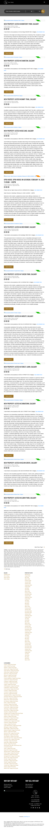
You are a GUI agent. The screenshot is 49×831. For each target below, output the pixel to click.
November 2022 (28, 629)
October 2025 (28, 583)
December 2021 (28, 646)
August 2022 (27, 633)
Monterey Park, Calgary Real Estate (13, 27)
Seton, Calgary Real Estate (9, 748)
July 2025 (27, 588)
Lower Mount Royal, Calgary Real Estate (14, 559)
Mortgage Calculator (8, 785)
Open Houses (7, 577)
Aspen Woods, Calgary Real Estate (9, 550)
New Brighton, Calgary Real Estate (11, 736)
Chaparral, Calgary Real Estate (39, 551)
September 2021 (28, 650)
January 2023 (28, 626)
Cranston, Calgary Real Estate (17, 553)
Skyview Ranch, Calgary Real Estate (25, 563)
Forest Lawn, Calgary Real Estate (13, 370)
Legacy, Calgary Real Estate (10, 724)
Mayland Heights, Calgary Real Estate (12, 730)
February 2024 (28, 608)
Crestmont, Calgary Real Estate (12, 230)
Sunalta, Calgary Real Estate (39, 564)
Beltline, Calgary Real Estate (12, 134)
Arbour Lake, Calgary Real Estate (39, 549)
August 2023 (27, 617)
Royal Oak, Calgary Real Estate (11, 562)
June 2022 (27, 637)
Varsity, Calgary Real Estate (12, 319)
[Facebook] (31, 808)
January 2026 (28, 582)
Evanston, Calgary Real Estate (12, 64)
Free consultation (29, 787)
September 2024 (28, 597)
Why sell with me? (29, 784)
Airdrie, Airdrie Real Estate (20, 549)
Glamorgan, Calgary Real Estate (21, 556)
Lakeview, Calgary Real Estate (35, 558)
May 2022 (27, 638)
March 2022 (27, 641)
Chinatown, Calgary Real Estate (12, 406)
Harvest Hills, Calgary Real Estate (32, 556)
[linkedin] (37, 808)
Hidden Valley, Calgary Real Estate (25, 557)
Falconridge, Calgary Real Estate (11, 705)
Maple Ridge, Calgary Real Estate (35, 559)
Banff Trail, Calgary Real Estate (12, 102)
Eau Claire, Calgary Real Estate (33, 554)
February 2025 (28, 592)
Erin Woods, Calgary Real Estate (13, 555)
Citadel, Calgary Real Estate (18, 552)
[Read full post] (24, 21)
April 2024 (27, 604)
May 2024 (27, 603)
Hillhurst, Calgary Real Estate (34, 557)
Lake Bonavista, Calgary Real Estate (25, 558)
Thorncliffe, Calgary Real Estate (27, 565)
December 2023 (28, 611)
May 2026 (27, 577)
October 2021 (28, 649)
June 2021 (27, 655)
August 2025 (27, 586)
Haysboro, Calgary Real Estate (10, 711)
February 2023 (28, 624)
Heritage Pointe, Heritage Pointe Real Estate (12, 557)
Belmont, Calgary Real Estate (38, 550)
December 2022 (28, 627)
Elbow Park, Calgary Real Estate (13, 501)
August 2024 (27, 598)
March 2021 (27, 659)
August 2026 (27, 576)
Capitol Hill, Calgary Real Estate (29, 551)
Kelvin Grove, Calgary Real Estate (13, 466)
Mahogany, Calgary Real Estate (24, 559)
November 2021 (28, 647)
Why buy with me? (8, 784)
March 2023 (27, 623)
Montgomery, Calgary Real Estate (38, 560)
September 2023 (28, 615)
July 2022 (27, 635)
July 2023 (27, 618)
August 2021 (27, 652)
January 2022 (28, 644)
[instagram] (35, 808)
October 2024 (28, 595)
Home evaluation (29, 785)
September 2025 (28, 585)
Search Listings (7, 787)
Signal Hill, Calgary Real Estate (14, 563)
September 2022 (28, 632)
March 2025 (27, 591)
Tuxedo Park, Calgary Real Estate (13, 185)
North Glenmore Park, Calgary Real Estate (19, 561)
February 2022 (28, 643)
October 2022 (28, 630)
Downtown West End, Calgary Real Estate (22, 554)
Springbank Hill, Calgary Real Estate (19, 564)
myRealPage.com (27, 816)
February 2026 (28, 580)
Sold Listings (6, 579)
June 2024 (27, 601)
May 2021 (27, 656)
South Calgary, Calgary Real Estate (36, 563)
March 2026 (27, 579)
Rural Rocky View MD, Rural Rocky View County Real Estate (34, 562)
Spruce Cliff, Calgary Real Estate (30, 564)
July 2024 (27, 600)
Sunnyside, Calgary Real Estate (8, 565)
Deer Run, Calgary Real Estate (36, 553)
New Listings (6, 576)
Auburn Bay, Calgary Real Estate (19, 550)
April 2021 (27, 658)
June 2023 (27, 620)
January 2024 (28, 609)
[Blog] (39, 808)
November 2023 (28, 612)
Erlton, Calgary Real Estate (22, 555)
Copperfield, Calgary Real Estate (38, 552)
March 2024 (27, 606)
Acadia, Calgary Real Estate (12, 549)
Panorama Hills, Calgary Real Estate (31, 561)
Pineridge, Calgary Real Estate (10, 740)
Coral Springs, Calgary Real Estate (11, 688)
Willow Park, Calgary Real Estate (15, 566)
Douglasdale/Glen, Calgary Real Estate (9, 554)
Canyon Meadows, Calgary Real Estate (18, 551)
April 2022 (27, 640)
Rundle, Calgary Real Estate (20, 562)
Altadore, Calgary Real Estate (29, 549)
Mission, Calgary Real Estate (17, 560)
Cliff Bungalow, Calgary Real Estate (27, 552)
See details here (41, 32)
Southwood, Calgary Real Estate (9, 564)
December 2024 (28, 594)
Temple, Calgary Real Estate (18, 565)
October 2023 (28, 614)
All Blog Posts (7, 574)
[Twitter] (33, 808)
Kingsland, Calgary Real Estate (14, 558)
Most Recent (27, 574)
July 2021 (27, 653)
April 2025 (27, 589)
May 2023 (27, 621)
